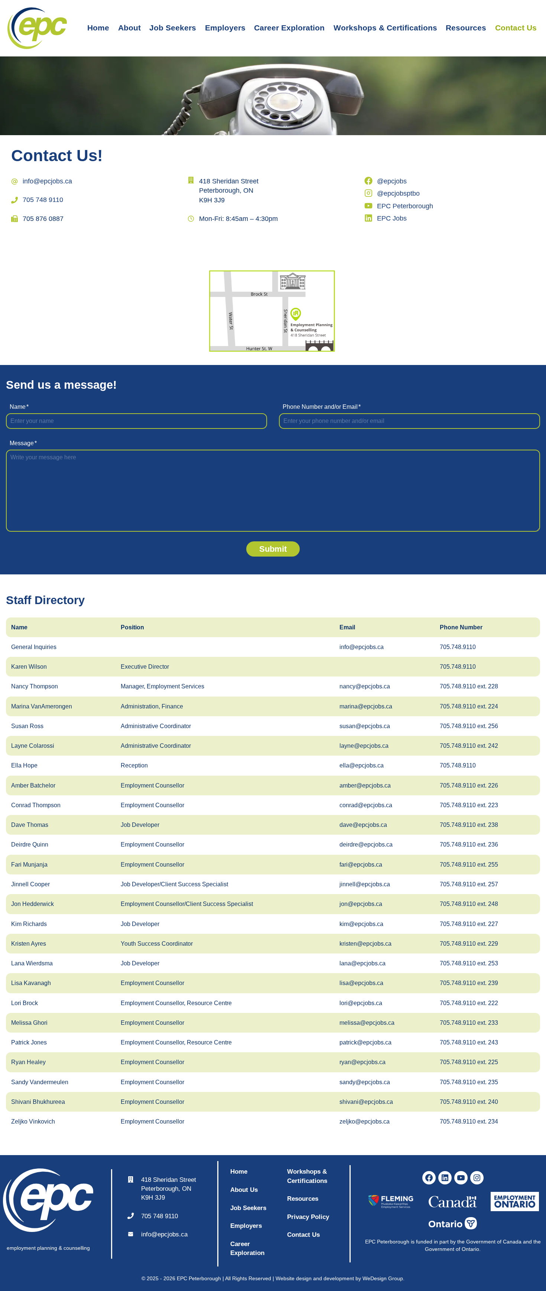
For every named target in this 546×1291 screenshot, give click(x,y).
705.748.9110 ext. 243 (469, 1042)
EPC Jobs (392, 218)
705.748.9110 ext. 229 (469, 943)
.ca (183, 1234)
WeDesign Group (383, 1278)
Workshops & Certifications (385, 27)
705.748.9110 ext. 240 (469, 1102)
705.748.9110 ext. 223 (469, 805)
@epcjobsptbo (398, 193)
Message (23, 443)
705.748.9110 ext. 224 (469, 706)
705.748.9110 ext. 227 (469, 924)
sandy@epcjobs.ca (364, 1082)
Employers (225, 27)
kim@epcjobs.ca (361, 924)
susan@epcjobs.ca (364, 726)
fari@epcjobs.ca (360, 864)
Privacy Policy (308, 1216)
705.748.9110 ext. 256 (469, 726)
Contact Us (516, 27)
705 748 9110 (43, 199)
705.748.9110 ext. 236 (469, 844)
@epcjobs (392, 181)
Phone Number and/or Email (322, 407)
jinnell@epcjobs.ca (364, 884)
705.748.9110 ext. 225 (469, 1062)
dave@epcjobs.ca (363, 825)
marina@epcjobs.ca (365, 706)
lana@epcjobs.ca (362, 963)
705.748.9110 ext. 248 (469, 904)
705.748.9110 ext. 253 (469, 963)
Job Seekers (172, 27)
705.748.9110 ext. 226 (469, 785)
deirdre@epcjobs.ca (366, 844)
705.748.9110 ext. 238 (469, 825)
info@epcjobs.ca (47, 181)
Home (98, 27)
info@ (149, 1234)
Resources (466, 27)
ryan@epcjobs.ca (362, 1062)
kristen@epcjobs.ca (365, 943)
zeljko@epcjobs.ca (364, 1121)
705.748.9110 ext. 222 (469, 1003)
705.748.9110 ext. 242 (469, 746)
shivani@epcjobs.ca (366, 1102)
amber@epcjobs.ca (365, 785)
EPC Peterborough (405, 206)
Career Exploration (289, 27)
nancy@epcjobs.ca (364, 686)
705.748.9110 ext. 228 (469, 686)
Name (19, 407)
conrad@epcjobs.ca (365, 805)
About (129, 27)
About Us (244, 1189)
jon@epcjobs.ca (360, 904)
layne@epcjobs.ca (364, 746)
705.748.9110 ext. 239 (469, 983)
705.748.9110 (458, 647)
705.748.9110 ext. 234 (469, 1121)
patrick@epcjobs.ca (365, 1042)
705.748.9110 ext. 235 (469, 1082)
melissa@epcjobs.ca (366, 1023)
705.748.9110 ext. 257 (469, 884)
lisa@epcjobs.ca (361, 983)
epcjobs (168, 1234)
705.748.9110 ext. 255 (469, 864)
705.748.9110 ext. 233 (469, 1023)
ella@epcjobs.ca (361, 765)
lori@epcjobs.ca (360, 1003)
